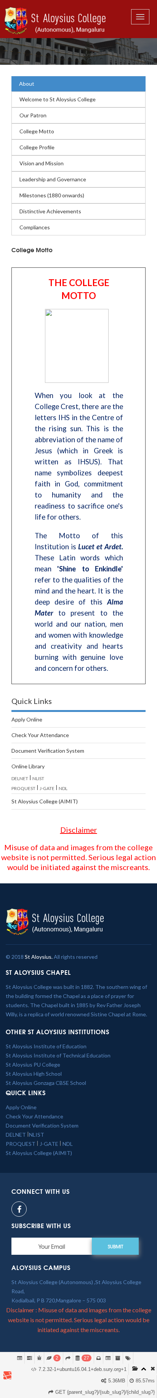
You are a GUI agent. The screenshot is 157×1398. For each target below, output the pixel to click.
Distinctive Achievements (50, 211)
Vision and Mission (41, 163)
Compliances (34, 227)
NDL (63, 788)
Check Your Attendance (40, 735)
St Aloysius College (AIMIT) (44, 801)
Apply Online (26, 719)
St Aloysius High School (34, 1073)
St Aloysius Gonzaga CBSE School (46, 1083)
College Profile (36, 147)
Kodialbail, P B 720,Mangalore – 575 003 (58, 1300)
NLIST (38, 778)
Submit (115, 1246)
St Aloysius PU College (33, 1064)
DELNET (19, 778)
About (26, 83)
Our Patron (32, 115)
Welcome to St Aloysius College (57, 99)
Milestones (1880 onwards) (51, 195)
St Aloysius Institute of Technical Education (58, 1055)
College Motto (36, 131)
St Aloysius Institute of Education (46, 1046)
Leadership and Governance (52, 179)
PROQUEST (23, 788)
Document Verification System (47, 750)
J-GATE (47, 788)
